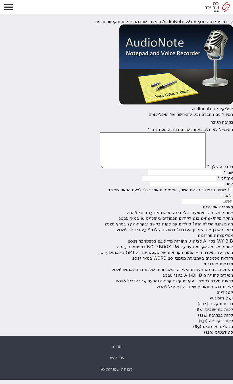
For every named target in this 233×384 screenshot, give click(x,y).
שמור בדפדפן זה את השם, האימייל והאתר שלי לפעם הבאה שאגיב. (166, 190)
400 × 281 (196, 22)
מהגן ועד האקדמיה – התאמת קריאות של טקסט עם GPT (179, 252)
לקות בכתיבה (221, 315)
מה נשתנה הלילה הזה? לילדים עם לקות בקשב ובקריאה (183, 224)
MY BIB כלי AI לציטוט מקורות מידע (198, 241)
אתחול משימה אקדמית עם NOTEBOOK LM (190, 247)
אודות (116, 346)
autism (217, 298)
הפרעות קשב (221, 304)
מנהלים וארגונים (218, 326)
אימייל (225, 178)
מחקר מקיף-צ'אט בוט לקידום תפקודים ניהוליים (189, 218)
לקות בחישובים (219, 309)
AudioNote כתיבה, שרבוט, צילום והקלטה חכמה (139, 22)
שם (228, 172)
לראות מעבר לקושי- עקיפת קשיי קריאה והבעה (190, 281)
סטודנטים (224, 332)
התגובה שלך (220, 167)
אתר (229, 184)
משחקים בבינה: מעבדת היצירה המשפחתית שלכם (189, 269)
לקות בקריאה (221, 321)
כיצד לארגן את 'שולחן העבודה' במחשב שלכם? (190, 230)
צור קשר (116, 358)
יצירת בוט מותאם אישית (211, 287)
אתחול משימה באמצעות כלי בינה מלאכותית (193, 213)
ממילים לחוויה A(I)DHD (208, 275)
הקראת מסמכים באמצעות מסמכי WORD (193, 258)
